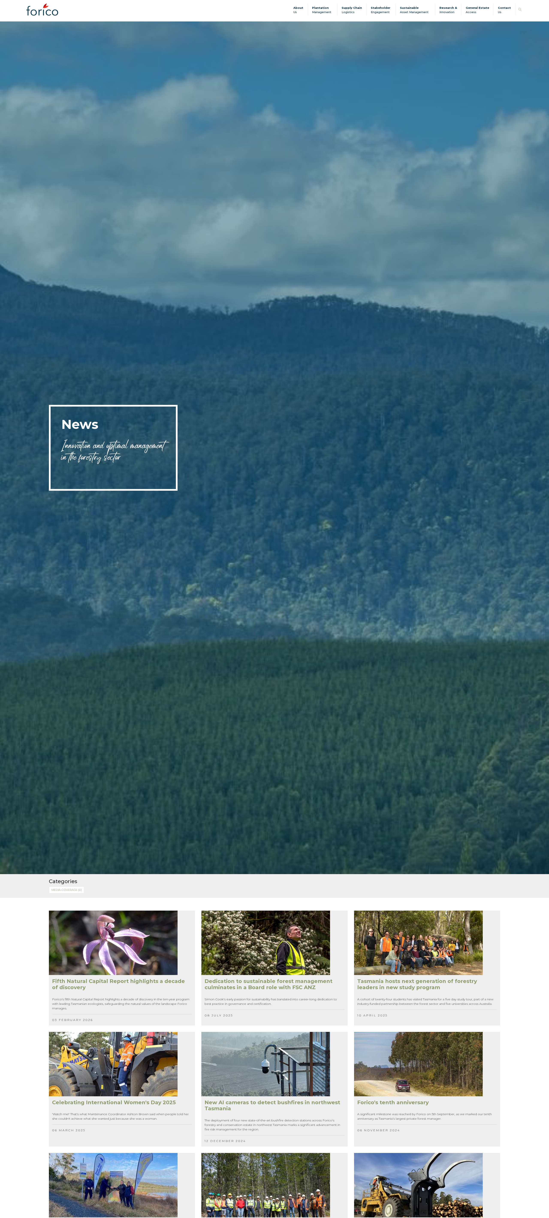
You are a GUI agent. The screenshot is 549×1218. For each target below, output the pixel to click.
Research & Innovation (448, 10)
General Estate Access (477, 10)
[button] (520, 10)
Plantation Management (321, 10)
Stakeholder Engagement (380, 10)
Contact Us (504, 10)
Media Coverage (66, 889)
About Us (298, 10)
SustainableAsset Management (414, 10)
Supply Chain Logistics (352, 10)
